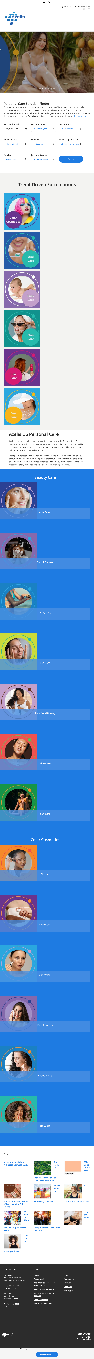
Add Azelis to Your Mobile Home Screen (45, 1284)
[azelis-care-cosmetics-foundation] (18, 1046)
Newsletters (69, 1279)
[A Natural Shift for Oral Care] (73, 1191)
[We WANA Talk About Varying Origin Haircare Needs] (12, 1218)
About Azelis (39, 1279)
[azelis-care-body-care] (18, 584)
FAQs (66, 1275)
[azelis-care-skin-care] (22, 311)
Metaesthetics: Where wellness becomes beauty (16, 1163)
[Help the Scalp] (73, 1218)
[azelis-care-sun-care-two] (18, 785)
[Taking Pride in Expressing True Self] (42, 1191)
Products (67, 1283)
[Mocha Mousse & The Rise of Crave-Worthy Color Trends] (12, 1191)
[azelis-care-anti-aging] (18, 483)
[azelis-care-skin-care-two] (18, 734)
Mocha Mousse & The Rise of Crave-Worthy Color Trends (16, 1204)
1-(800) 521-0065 (12, 1285)
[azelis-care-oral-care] (22, 233)
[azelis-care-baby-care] (22, 272)
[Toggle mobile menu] (89, 9)
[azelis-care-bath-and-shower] (18, 533)
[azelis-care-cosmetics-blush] (18, 845)
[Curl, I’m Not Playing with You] (12, 1241)
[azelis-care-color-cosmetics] (22, 194)
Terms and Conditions (43, 1303)
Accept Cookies (46, 1354)
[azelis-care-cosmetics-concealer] (18, 946)
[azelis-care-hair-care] (22, 350)
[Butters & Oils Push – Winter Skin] (47, 62)
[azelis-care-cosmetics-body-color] (18, 896)
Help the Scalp (86, 1215)
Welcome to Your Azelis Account (44, 1294)
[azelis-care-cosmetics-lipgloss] (18, 1097)
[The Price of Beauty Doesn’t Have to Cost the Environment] (42, 1168)
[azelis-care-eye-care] (18, 634)
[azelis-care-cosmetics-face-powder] (18, 996)
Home (36, 1275)
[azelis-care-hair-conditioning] (18, 684)
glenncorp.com (80, 116)
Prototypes (68, 1290)
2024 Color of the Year (87, 1166)
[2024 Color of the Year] (73, 1168)
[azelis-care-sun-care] (22, 389)
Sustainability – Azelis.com (45, 1289)
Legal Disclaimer (41, 1299)
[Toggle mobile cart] (84, 9)
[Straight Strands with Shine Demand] (42, 1218)
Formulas (68, 1287)
